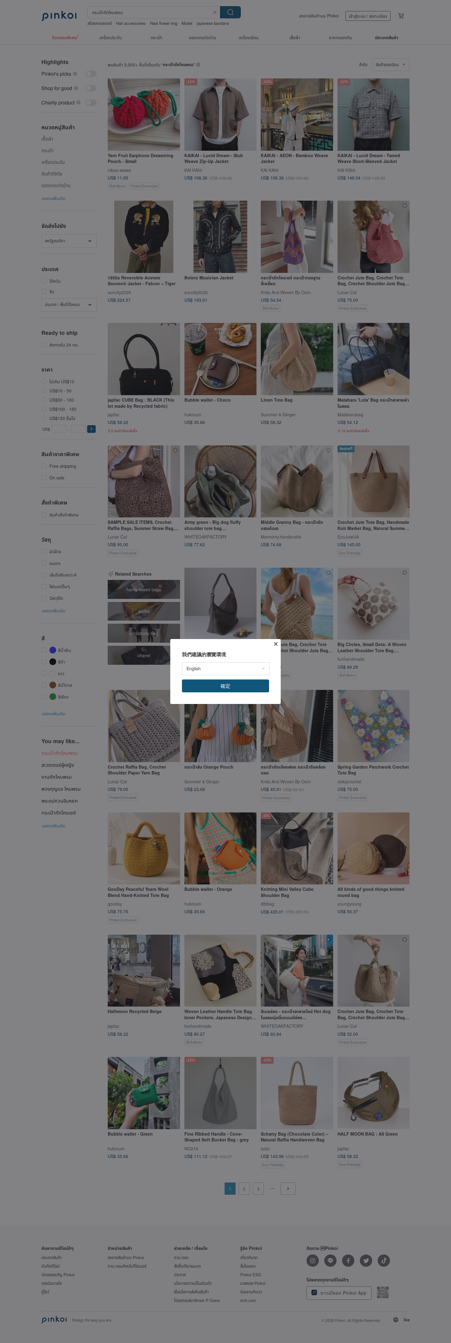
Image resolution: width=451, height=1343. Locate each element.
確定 (225, 685)
